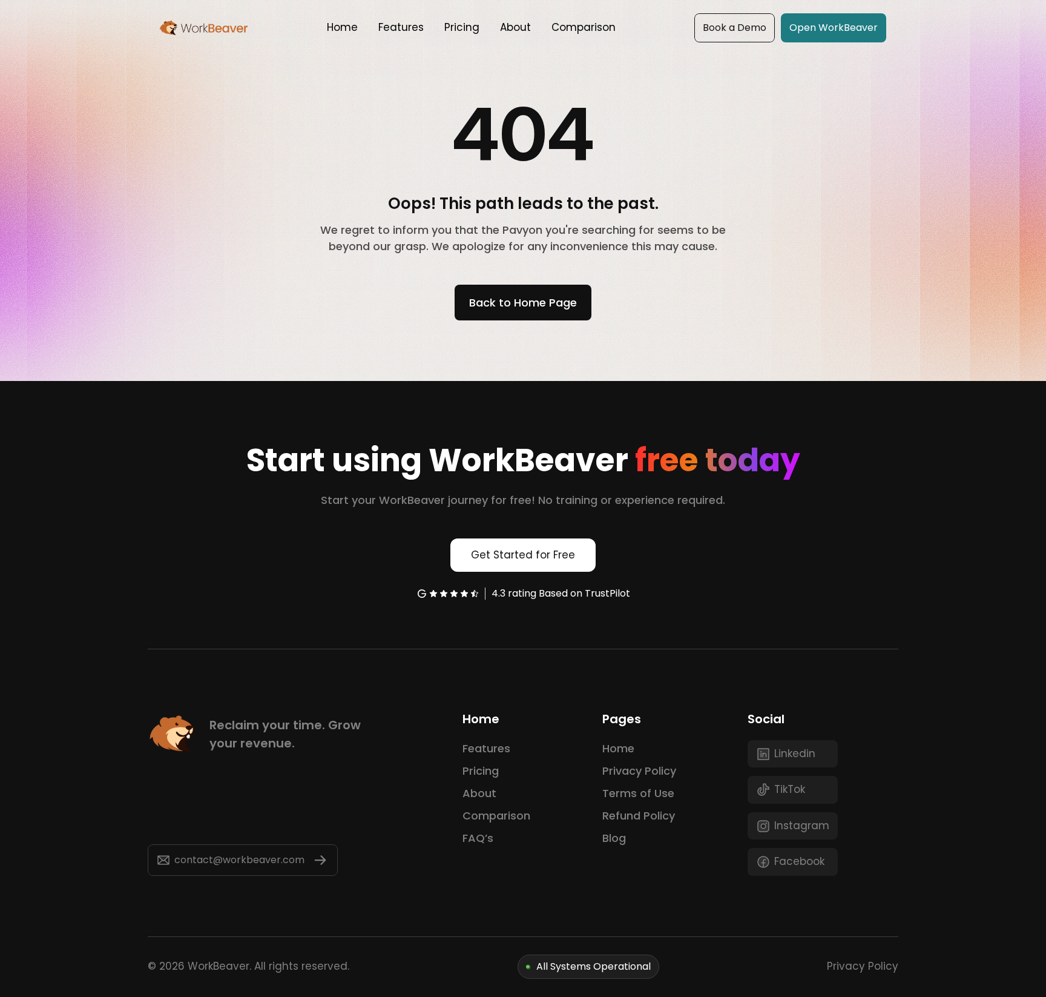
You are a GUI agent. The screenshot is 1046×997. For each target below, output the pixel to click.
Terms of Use (638, 793)
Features (486, 748)
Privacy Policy (639, 770)
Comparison (496, 815)
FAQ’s (477, 838)
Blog (614, 838)
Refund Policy (638, 815)
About (479, 793)
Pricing (480, 770)
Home (618, 748)
